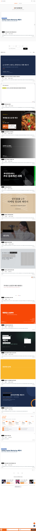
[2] (22, 473)
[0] (14, 473)
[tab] (16, 3)
